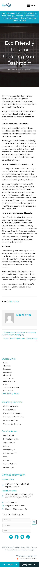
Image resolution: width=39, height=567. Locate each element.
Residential (7, 369)
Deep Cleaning (9, 410)
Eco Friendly (14, 301)
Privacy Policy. (25, 547)
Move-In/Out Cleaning (12, 413)
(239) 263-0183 (8, 391)
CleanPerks (7, 375)
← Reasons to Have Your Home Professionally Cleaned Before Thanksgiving (19, 334)
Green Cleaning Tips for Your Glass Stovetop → (20, 340)
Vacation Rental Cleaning (14, 417)
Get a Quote (10, 564)
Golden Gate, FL (10, 453)
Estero (6, 446)
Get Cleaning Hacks (10, 393)
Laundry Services (10, 420)
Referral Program (9, 381)
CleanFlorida (27, 69)
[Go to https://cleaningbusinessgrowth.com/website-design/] (19, 557)
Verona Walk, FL (10, 464)
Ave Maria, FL (8, 435)
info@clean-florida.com (15, 506)
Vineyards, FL (8, 467)
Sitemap (16, 550)
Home (5, 363)
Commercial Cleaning (12, 424)
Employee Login (27, 550)
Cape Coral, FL (9, 443)
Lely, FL (6, 457)
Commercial (7, 372)
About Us (6, 366)
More (5, 384)
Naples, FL (7, 460)
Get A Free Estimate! (11, 388)
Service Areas (8, 378)
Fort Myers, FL (9, 450)
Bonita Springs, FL (10, 439)
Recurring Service (10, 406)
